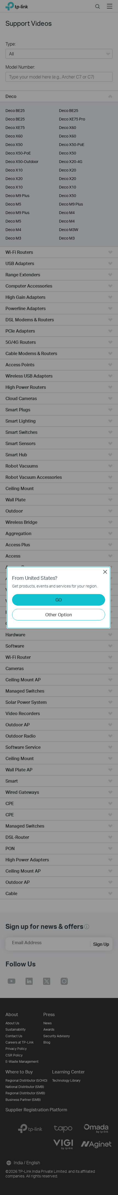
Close (105, 572)
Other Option (58, 614)
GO (58, 600)
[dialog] (59, 597)
